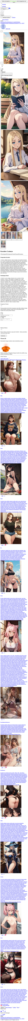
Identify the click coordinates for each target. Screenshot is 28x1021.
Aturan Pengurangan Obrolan (6, 74)
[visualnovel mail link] (4, 1015)
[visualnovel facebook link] (1, 1011)
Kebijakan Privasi (4, 22)
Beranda (4, 4)
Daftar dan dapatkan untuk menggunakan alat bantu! (14, 2)
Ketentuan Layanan (12, 22)
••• (1, 70)
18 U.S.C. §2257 (20, 23)
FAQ (2, 1015)
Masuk (4, 8)
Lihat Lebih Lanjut (4, 358)
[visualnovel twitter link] (3, 1011)
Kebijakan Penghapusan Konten (10, 23)
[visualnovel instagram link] (5, 1011)
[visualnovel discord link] (9, 8)
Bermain (3, 72)
